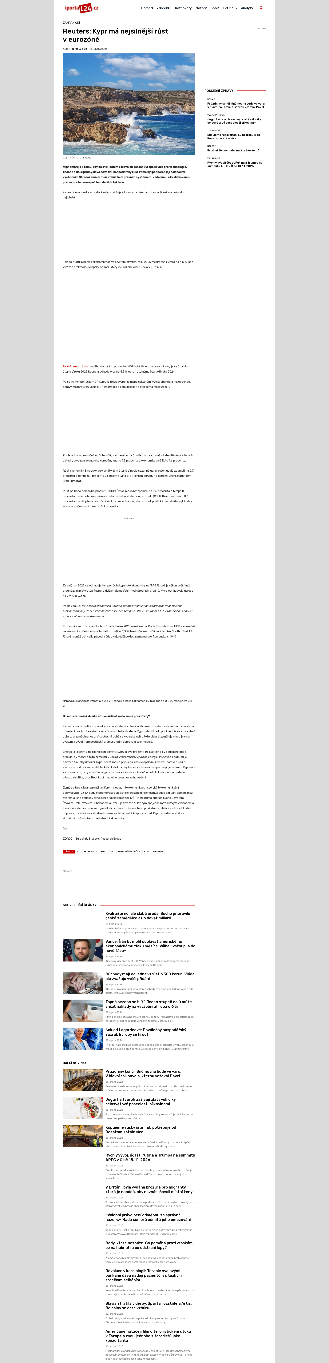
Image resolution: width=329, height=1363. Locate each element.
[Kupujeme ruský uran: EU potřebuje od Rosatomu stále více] (83, 1163)
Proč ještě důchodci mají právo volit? (233, 150)
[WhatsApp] (107, 885)
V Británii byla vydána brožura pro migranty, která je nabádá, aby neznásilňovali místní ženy (148, 1216)
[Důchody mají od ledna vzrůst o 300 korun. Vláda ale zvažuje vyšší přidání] (83, 1010)
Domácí (211, 99)
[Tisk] (124, 885)
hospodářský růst (128, 878)
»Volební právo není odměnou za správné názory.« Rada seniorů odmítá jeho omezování (148, 1244)
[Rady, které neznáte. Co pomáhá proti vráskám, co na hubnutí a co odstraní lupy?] (83, 1279)
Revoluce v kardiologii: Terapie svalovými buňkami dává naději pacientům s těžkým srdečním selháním (143, 1302)
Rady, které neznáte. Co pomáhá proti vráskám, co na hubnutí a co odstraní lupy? (149, 1272)
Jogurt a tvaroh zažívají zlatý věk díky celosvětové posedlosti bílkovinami (140, 1128)
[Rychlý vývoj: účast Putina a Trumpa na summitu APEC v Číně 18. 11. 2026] (83, 1191)
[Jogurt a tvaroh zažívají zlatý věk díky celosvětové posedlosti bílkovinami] (83, 1135)
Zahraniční (71, 22)
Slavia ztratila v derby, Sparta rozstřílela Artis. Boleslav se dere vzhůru (148, 1332)
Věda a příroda (215, 115)
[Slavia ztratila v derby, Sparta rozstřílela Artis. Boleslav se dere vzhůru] (83, 1339)
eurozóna (107, 878)
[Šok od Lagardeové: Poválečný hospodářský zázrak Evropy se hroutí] (83, 1065)
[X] (98, 885)
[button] (261, 8)
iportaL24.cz (79, 49)
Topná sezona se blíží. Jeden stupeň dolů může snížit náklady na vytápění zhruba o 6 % (148, 1031)
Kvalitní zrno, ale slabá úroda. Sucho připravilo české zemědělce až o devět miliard (147, 942)
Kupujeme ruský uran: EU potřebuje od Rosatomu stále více (140, 1156)
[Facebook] (89, 885)
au (78, 878)
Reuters (158, 878)
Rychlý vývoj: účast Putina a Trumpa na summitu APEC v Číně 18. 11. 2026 (234, 164)
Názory (211, 146)
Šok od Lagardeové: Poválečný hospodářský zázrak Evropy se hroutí (145, 1059)
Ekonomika (90, 878)
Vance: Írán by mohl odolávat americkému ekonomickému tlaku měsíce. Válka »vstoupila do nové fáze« (150, 973)
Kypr (146, 878)
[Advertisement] (129, 231)
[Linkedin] (116, 885)
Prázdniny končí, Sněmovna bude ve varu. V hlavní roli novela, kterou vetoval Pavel (143, 1100)
